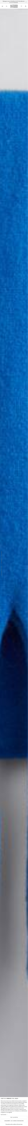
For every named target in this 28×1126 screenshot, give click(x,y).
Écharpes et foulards (1, 557)
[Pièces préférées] (21, 6)
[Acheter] (2, 6)
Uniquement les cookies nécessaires (14, 1120)
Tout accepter (14, 1117)
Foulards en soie (1, 570)
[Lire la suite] (14, 2)
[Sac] (26, 6)
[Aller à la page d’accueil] (14, 6)
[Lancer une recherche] (6, 6)
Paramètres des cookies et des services (14, 1124)
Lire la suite (3, 1114)
